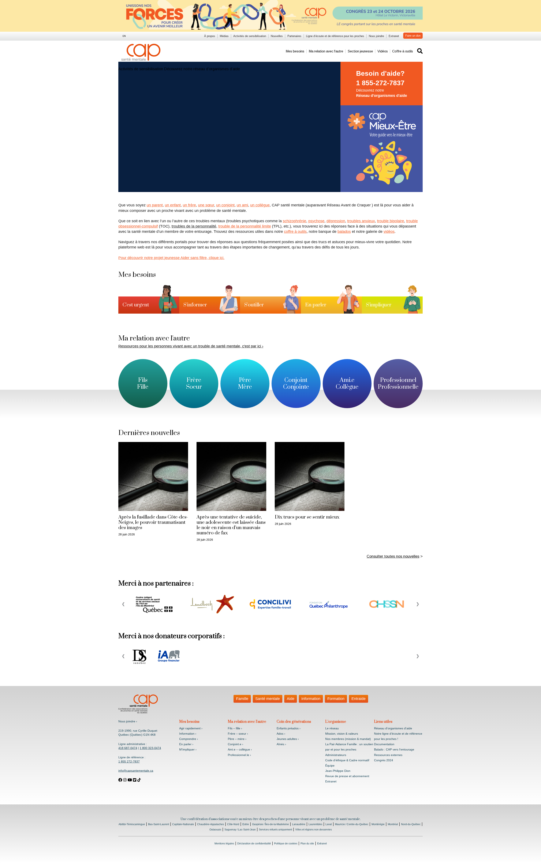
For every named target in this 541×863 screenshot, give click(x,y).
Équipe (330, 765)
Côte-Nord (233, 824)
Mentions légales (224, 843)
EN (124, 36)
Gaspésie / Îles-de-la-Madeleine (270, 824)
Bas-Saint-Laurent (158, 824)
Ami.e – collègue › (240, 749)
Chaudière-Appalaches (210, 824)
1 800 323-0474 (150, 748)
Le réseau (332, 728)
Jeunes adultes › (288, 739)
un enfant (173, 205)
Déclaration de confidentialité (254, 843)
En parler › (186, 744)
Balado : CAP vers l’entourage (394, 749)
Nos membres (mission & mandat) (348, 739)
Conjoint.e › (235, 744)
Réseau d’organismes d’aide (393, 728)
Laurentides (315, 824)
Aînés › (281, 744)
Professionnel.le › (239, 755)
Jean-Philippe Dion (337, 770)
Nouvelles (277, 36)
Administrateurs (335, 755)
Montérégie (378, 824)
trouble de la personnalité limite (244, 226)
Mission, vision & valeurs (341, 733)
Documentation (384, 744)
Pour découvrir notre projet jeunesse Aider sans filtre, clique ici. (171, 258)
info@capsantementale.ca (135, 770)
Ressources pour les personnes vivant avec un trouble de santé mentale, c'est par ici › (190, 346)
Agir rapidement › (190, 728)
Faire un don (413, 35)
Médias (224, 36)
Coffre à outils (402, 51)
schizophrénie (294, 221)
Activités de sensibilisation (249, 36)
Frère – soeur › (238, 733)
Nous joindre (376, 36)
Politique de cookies (285, 843)
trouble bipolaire (390, 221)
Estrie (245, 824)
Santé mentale (267, 699)
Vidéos (382, 51)
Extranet (394, 36)
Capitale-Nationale (183, 824)
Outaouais (215, 829)
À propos (209, 36)
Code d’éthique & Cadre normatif (347, 760)
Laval (328, 824)
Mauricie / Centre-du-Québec (351, 824)
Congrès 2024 (383, 760)
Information (310, 699)
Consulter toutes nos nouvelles (393, 556)
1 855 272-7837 (129, 761)
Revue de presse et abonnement (347, 776)
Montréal (393, 824)
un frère (189, 205)
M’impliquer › (188, 749)
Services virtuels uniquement (275, 829)
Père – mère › (237, 739)
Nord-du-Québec (411, 824)
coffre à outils (295, 231)
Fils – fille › (235, 728)
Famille (242, 699)
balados (344, 231)
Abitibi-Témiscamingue (132, 824)
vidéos (389, 231)
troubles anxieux (361, 221)
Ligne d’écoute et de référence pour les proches (335, 36)
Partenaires (294, 36)
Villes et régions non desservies (313, 829)
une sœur (206, 205)
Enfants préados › (289, 728)
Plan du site (307, 843)
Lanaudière (298, 824)
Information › (187, 733)
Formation (335, 699)
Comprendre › (188, 739)
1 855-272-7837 (380, 83)
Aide (290, 699)
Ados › (281, 733)
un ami (242, 205)
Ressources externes (388, 755)
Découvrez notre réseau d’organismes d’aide (202, 69)
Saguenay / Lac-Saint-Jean (240, 829)
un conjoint (225, 205)
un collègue (260, 205)
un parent (155, 205)
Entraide (358, 699)
